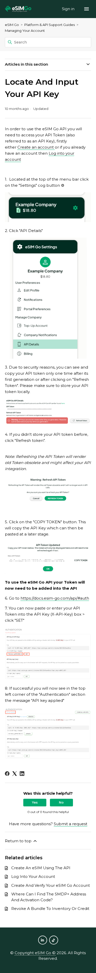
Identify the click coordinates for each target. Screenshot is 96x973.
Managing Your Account (25, 30)
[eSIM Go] (18, 9)
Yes (35, 802)
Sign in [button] (69, 8)
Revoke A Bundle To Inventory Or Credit (50, 908)
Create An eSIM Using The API (40, 867)
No (61, 802)
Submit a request (70, 823)
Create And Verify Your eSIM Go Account (50, 885)
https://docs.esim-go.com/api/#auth (54, 598)
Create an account (36, 147)
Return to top (19, 840)
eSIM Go (12, 25)
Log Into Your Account (33, 876)
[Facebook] (7, 773)
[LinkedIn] (22, 773)
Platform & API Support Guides (49, 25)
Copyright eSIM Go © (35, 952)
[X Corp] (14, 773)
